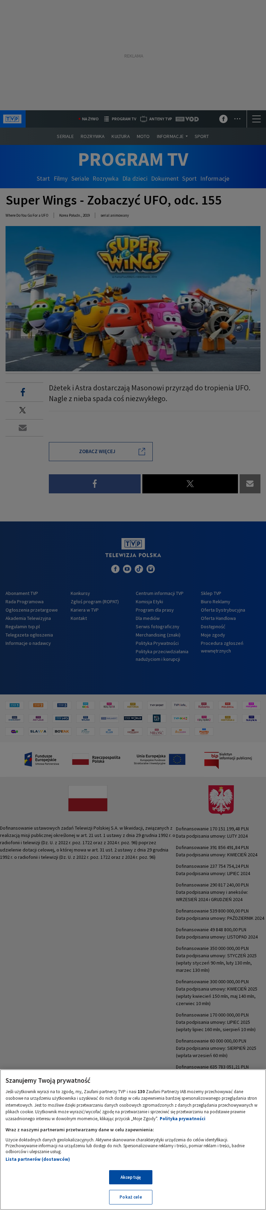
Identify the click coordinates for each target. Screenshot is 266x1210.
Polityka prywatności (182, 1119)
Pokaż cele (130, 1197)
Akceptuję (131, 1177)
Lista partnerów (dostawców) (38, 1159)
